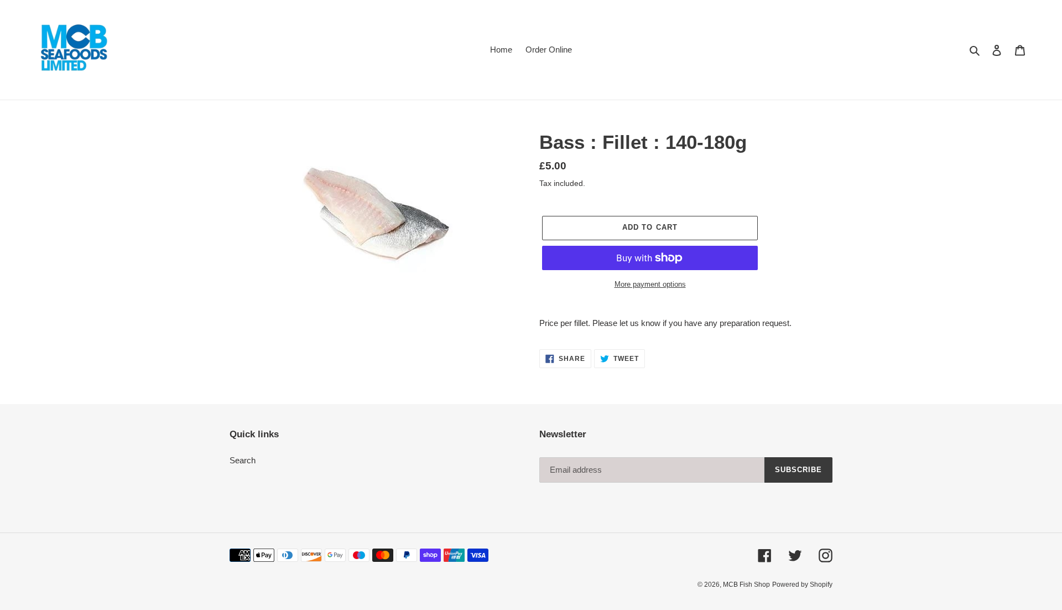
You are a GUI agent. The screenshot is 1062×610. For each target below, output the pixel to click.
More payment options (650, 284)
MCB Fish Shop (746, 584)
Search (243, 460)
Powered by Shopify (802, 584)
